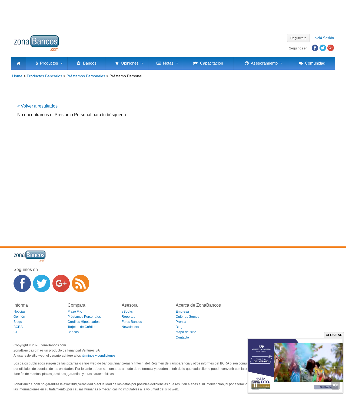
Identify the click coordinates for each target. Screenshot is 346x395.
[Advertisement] (173, 15)
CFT (17, 332)
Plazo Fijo (75, 311)
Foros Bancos (132, 322)
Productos (48, 63)
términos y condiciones (98, 355)
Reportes (128, 317)
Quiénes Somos (187, 317)
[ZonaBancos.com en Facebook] (22, 283)
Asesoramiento (263, 63)
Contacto (182, 337)
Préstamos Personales (85, 76)
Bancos (89, 63)
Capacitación (210, 63)
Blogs (18, 322)
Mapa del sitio (186, 332)
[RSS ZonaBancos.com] (80, 283)
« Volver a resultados (37, 106)
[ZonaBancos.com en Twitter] (41, 283)
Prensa (181, 322)
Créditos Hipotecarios (83, 322)
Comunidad (314, 63)
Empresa (182, 311)
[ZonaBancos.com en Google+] (61, 283)
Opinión (19, 317)
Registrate (298, 37)
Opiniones (129, 63)
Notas (167, 63)
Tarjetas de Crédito (81, 327)
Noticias (19, 311)
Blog (179, 327)
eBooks (127, 311)
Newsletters (130, 327)
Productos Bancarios (44, 76)
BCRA (18, 327)
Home (17, 76)
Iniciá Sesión (324, 38)
